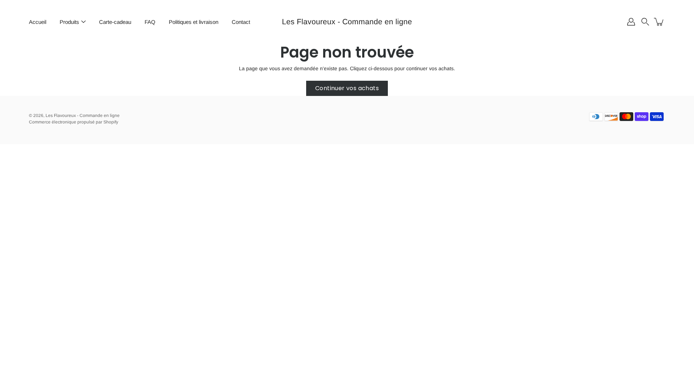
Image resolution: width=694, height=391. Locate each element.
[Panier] (659, 22)
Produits (69, 22)
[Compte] (631, 22)
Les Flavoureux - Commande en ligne (347, 21)
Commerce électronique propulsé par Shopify (73, 122)
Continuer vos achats (347, 88)
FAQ (150, 22)
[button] (645, 22)
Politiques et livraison (193, 22)
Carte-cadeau (115, 22)
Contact (241, 22)
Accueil (37, 22)
